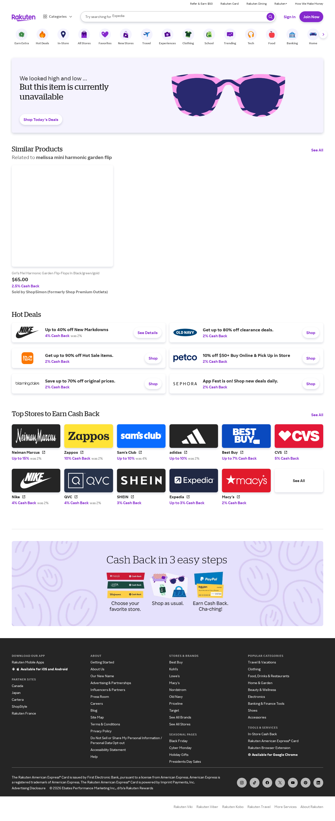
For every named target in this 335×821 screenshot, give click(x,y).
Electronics (256, 696)
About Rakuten (311, 807)
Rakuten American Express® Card (273, 741)
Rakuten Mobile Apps (28, 662)
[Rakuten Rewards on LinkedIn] (318, 783)
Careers (96, 703)
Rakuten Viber (207, 807)
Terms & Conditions (105, 724)
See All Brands (180, 717)
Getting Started (102, 662)
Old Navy (176, 696)
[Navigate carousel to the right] (323, 34)
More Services (285, 807)
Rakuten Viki (183, 807)
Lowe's (174, 676)
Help (94, 756)
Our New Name (102, 676)
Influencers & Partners (107, 690)
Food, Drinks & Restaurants (268, 676)
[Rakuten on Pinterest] (305, 783)
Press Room (99, 696)
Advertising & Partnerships (110, 683)
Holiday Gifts (178, 754)
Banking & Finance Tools (266, 703)
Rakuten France (24, 713)
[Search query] (270, 16)
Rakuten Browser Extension (269, 748)
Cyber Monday (180, 748)
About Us (97, 669)
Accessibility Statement (108, 750)
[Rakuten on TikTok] (254, 783)
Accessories (257, 717)
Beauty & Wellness (262, 690)
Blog (93, 710)
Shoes (252, 710)
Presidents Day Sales (185, 761)
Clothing (254, 669)
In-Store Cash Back (262, 734)
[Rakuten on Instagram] (242, 783)
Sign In (290, 16)
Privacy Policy (101, 731)
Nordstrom (177, 690)
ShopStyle (19, 706)
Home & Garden (260, 683)
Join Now (311, 16)
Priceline (176, 703)
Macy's (174, 683)
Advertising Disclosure (29, 788)
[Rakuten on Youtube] (293, 783)
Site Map (97, 717)
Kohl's (173, 669)
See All (317, 149)
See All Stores (179, 724)
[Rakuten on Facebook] (267, 783)
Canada (17, 686)
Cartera (18, 699)
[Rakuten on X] (280, 783)
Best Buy (176, 662)
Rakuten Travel (259, 807)
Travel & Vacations (262, 662)
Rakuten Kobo (233, 807)
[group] (62, 229)
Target (174, 710)
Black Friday (178, 741)
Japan (16, 692)
